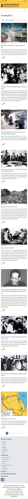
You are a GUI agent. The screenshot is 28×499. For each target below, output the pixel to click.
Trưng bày (4, 447)
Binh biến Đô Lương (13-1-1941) (8, 419)
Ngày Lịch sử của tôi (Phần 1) (7, 248)
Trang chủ (3, 20)
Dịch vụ (3, 463)
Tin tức (3, 445)
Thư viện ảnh (4, 461)
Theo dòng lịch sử (11, 20)
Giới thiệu (4, 443)
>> (20, 433)
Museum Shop (5, 469)
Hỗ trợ (3, 453)
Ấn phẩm (4, 467)
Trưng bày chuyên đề (6, 457)
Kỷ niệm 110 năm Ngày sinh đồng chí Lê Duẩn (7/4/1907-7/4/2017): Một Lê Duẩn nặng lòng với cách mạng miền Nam (14, 291)
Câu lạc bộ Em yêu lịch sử (7, 465)
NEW (6, 20)
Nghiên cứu (4, 449)
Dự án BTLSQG (5, 451)
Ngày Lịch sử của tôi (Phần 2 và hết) (9, 207)
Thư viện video (5, 459)
